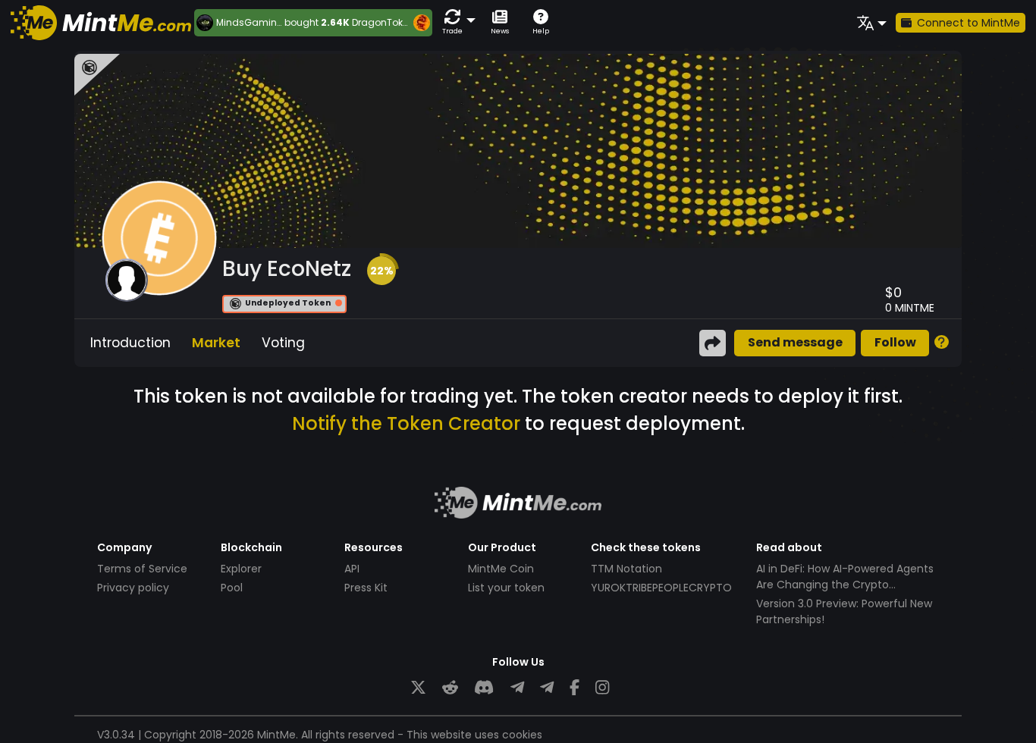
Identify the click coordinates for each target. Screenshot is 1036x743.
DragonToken (383, 22)
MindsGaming (250, 23)
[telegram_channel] (547, 687)
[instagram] (602, 687)
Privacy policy (133, 587)
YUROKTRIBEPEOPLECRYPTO (661, 587)
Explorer (241, 568)
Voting (283, 343)
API (351, 568)
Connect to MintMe (968, 22)
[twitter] (418, 687)
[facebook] (574, 687)
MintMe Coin (501, 568)
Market (216, 343)
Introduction (130, 343)
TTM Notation (626, 568)
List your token (506, 587)
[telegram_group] (517, 687)
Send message (795, 342)
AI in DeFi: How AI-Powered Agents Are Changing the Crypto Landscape (845, 584)
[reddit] (450, 687)
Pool (232, 587)
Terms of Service (142, 568)
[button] (455, 22)
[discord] (484, 687)
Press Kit (366, 587)
